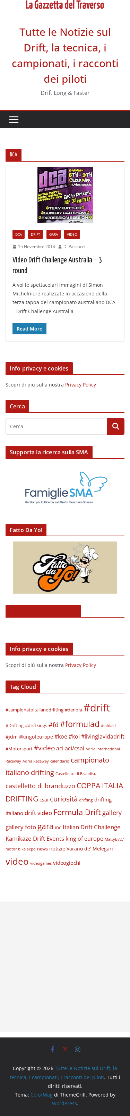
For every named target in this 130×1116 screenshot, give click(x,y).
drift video (38, 812)
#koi (74, 736)
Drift (35, 234)
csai (44, 799)
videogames (41, 863)
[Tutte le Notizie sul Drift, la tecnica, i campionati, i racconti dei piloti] (65, 5)
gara (45, 826)
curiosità (64, 799)
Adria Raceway (36, 761)
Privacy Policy (80, 384)
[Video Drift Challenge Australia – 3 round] (65, 195)
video (17, 861)
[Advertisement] (65, 967)
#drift (97, 708)
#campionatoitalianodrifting (34, 710)
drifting (86, 800)
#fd (54, 724)
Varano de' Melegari (90, 848)
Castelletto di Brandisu (75, 773)
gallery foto (21, 827)
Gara (53, 234)
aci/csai (74, 748)
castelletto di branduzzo (40, 785)
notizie (57, 848)
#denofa (73, 710)
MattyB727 (114, 839)
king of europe (84, 838)
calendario (59, 761)
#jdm (12, 736)
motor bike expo (21, 849)
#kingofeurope (36, 736)
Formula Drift (77, 812)
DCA (18, 234)
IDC (58, 827)
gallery (112, 812)
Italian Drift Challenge (92, 827)
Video (72, 234)
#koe (60, 736)
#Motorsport (19, 749)
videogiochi (66, 862)
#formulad (79, 724)
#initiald (108, 725)
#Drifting (15, 725)
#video (44, 747)
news (42, 849)
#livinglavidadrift (102, 736)
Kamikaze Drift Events (35, 838)
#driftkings (36, 725)
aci (59, 748)
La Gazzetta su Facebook (43, 611)
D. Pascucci (74, 247)
